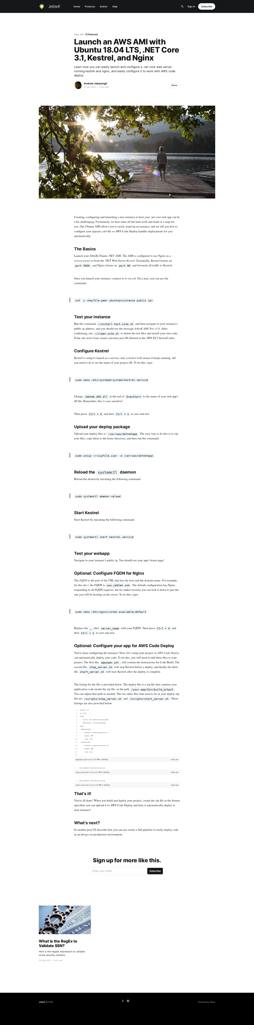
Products (90, 6)
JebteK (42, 1002)
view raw (174, 759)
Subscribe (206, 6)
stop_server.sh (82, 772)
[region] (127, 732)
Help (114, 6)
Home (76, 6)
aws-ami (78, 34)
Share (174, 85)
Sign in (191, 6)
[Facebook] (128, 1001)
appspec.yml (81, 759)
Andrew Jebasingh (95, 83)
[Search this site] (182, 6)
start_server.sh (82, 785)
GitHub (105, 759)
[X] (123, 1001)
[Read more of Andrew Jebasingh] (78, 85)
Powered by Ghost (206, 1002)
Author (104, 6)
